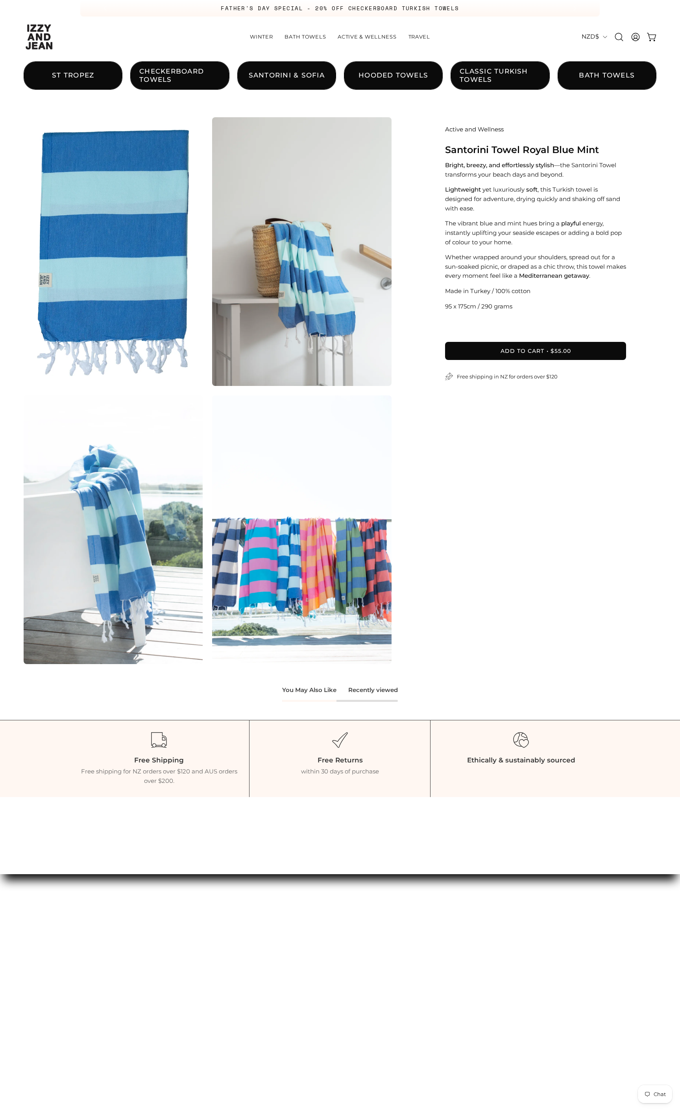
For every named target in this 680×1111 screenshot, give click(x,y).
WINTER (362, 880)
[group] (340, 8)
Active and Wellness (474, 129)
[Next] (574, 8)
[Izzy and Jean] (39, 37)
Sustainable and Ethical (484, 908)
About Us (460, 894)
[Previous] (105, 8)
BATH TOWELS (372, 894)
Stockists (460, 921)
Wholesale (462, 935)
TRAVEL (361, 921)
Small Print (463, 962)
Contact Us (463, 880)
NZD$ (590, 36)
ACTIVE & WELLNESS (382, 908)
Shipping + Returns (477, 948)
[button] (619, 37)
